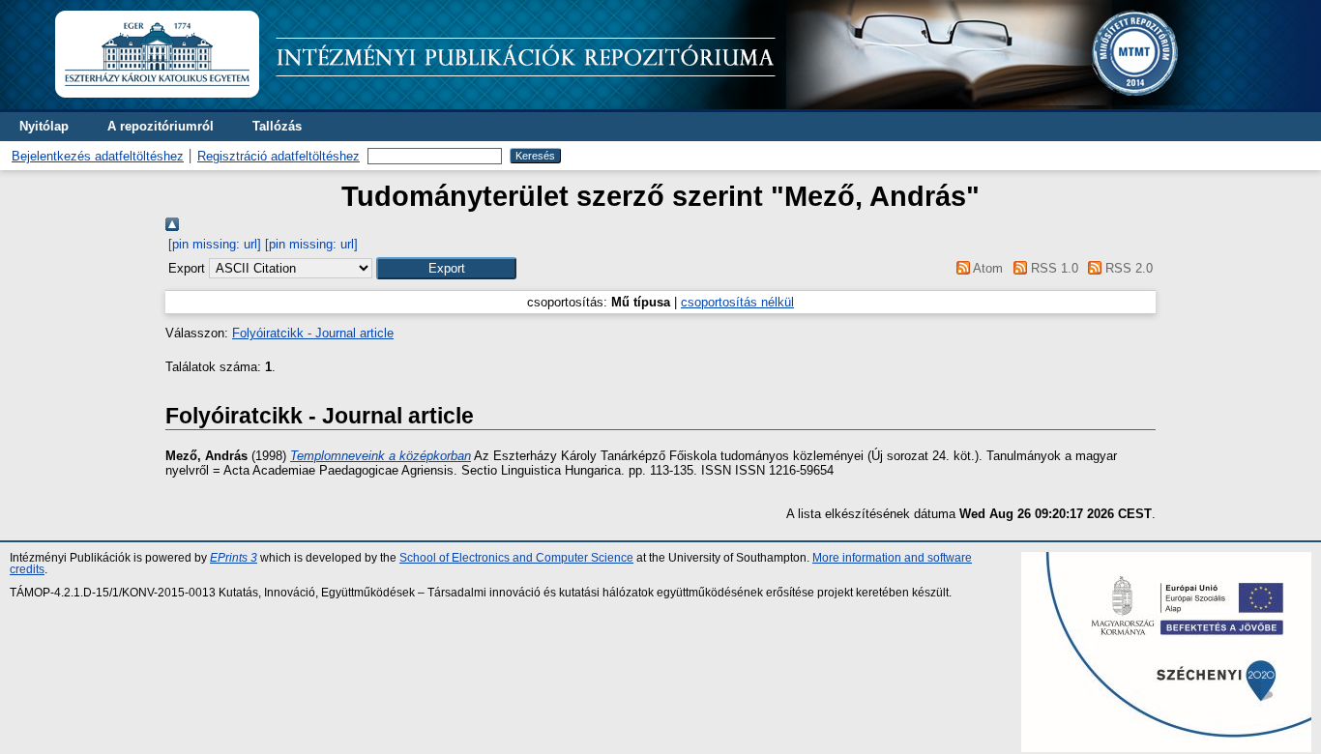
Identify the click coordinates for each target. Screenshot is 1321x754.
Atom (986, 268)
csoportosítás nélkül (737, 302)
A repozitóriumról (160, 126)
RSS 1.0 (1052, 268)
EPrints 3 (233, 558)
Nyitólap (44, 126)
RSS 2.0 (1127, 268)
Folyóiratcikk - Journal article (313, 333)
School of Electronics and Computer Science (516, 558)
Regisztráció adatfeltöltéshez (278, 156)
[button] (446, 268)
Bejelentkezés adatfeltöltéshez (98, 156)
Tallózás (277, 126)
